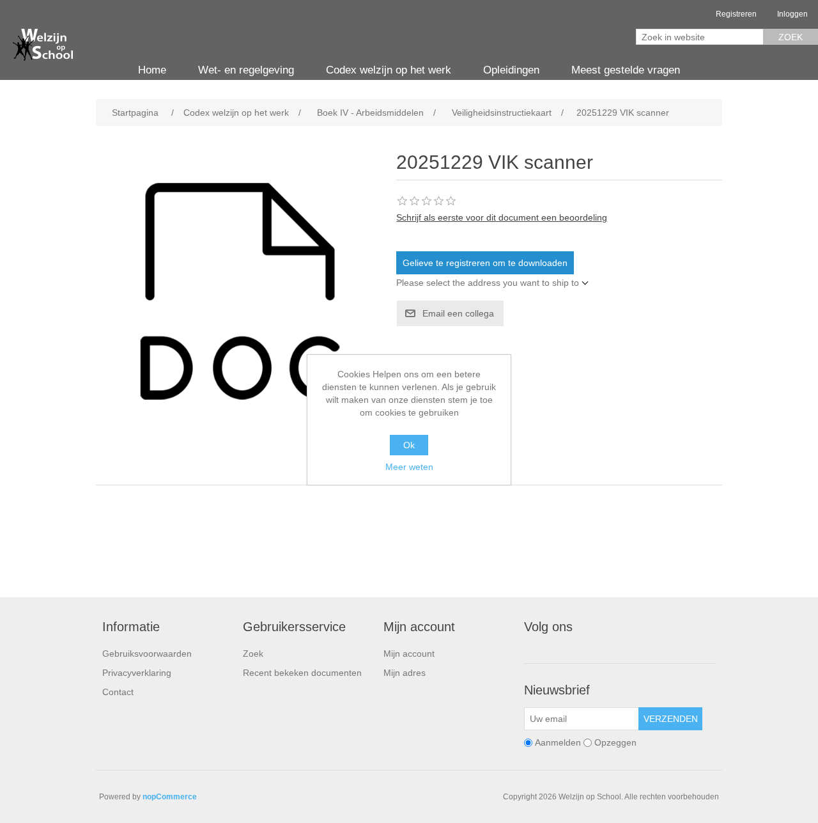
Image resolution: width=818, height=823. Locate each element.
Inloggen (792, 14)
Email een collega (458, 313)
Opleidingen (511, 70)
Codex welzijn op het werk (388, 70)
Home (152, 70)
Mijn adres (404, 673)
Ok (409, 445)
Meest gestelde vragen (625, 70)
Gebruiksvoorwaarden (147, 653)
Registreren (736, 14)
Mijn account (409, 653)
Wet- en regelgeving (246, 70)
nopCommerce (170, 796)
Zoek (790, 37)
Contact (118, 692)
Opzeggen (615, 742)
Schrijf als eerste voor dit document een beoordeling (501, 217)
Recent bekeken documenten (302, 673)
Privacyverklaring (136, 673)
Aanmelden (558, 742)
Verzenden (671, 719)
